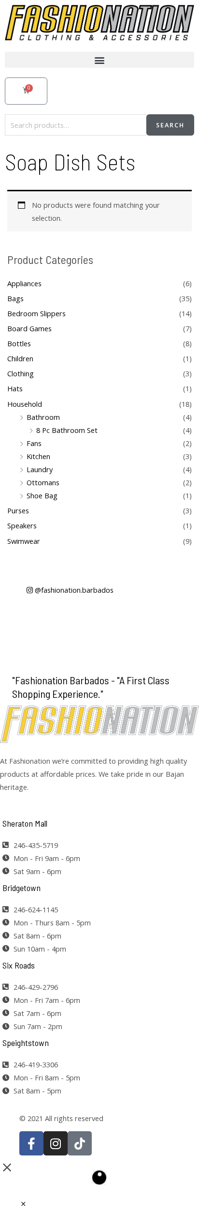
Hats (15, 388)
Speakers (22, 525)
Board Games (29, 328)
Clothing (20, 373)
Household (24, 404)
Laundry (40, 469)
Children (20, 358)
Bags (15, 298)
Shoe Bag (42, 495)
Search (170, 125)
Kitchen (38, 456)
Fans (34, 443)
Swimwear (23, 541)
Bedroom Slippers (36, 313)
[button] (99, 60)
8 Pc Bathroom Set (67, 430)
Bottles (19, 343)
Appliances (24, 283)
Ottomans (43, 482)
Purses (18, 510)
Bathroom (43, 417)
